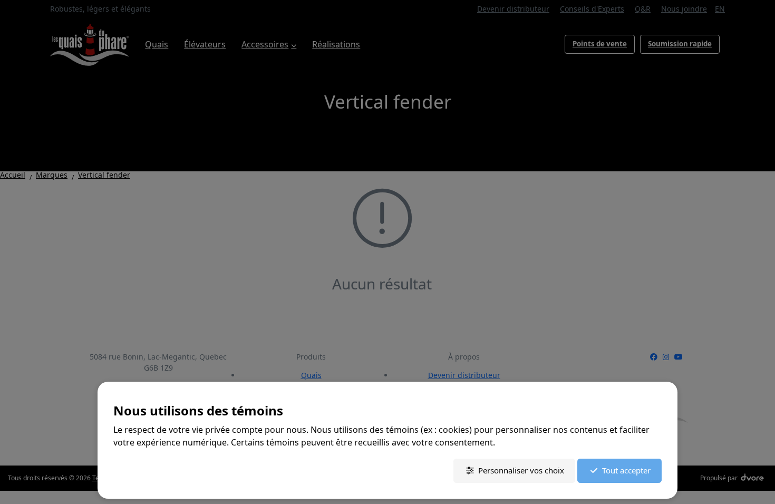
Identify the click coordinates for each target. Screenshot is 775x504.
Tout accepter (626, 470)
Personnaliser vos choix (521, 470)
